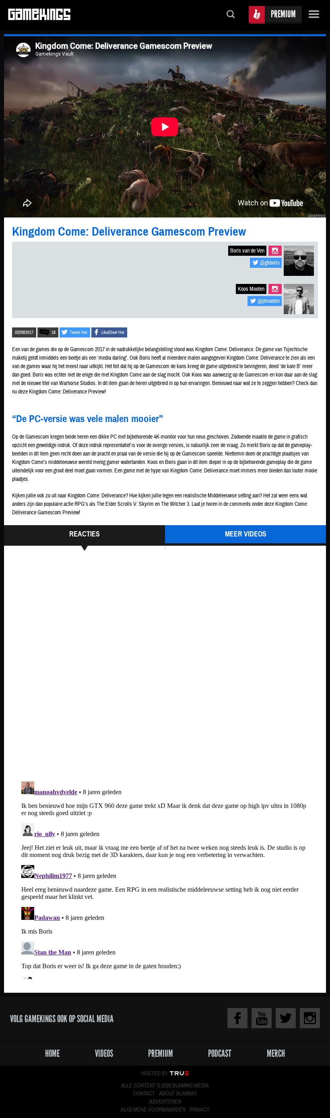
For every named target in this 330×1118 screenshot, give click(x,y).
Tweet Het (78, 332)
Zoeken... (231, 15)
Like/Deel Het (112, 332)
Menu (314, 15)
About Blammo (178, 1093)
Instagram (275, 251)
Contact (144, 1093)
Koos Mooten (251, 289)
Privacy (200, 1110)
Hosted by (154, 1073)
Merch (276, 1053)
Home (52, 1053)
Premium (283, 14)
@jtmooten (269, 301)
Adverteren (165, 1102)
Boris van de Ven (247, 251)
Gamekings (39, 15)
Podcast (219, 1053)
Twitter (286, 1018)
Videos (104, 1053)
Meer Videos (245, 534)
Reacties (84, 534)
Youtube (262, 1018)
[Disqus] (165, 665)
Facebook (237, 1018)
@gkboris (270, 263)
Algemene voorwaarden (153, 1110)
